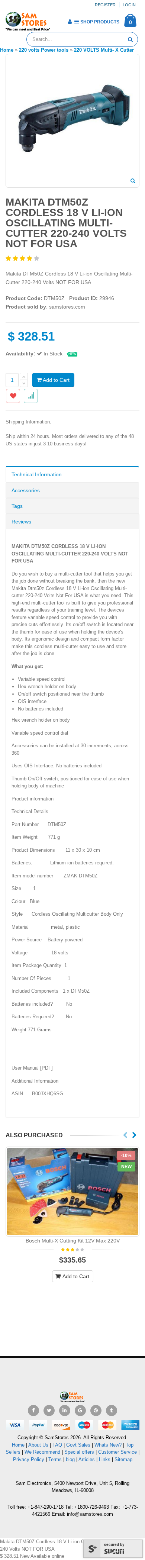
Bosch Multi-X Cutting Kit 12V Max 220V (73, 1241)
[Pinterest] (96, 1410)
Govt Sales (78, 1445)
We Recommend (42, 1452)
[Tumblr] (111, 1410)
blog (70, 1459)
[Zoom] (132, 181)
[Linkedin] (64, 1410)
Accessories (26, 490)
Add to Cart (56, 380)
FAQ (57, 1445)
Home (18, 1445)
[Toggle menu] (58, 19)
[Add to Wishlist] (13, 396)
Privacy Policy (28, 1459)
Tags (17, 506)
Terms (55, 1459)
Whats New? (108, 1445)
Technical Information (37, 474)
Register (105, 5)
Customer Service (117, 1452)
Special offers (79, 1452)
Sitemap (123, 1459)
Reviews (21, 522)
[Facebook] (33, 1410)
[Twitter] (49, 1410)
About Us (38, 1445)
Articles (86, 1459)
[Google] (80, 1410)
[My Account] (69, 21)
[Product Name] (72, 1191)
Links (104, 1459)
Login (129, 5)
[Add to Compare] (31, 396)
